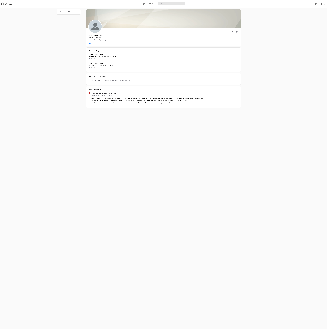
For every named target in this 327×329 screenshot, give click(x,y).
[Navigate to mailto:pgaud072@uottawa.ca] (233, 31)
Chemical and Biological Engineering (100, 40)
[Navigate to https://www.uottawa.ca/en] (7, 4)
